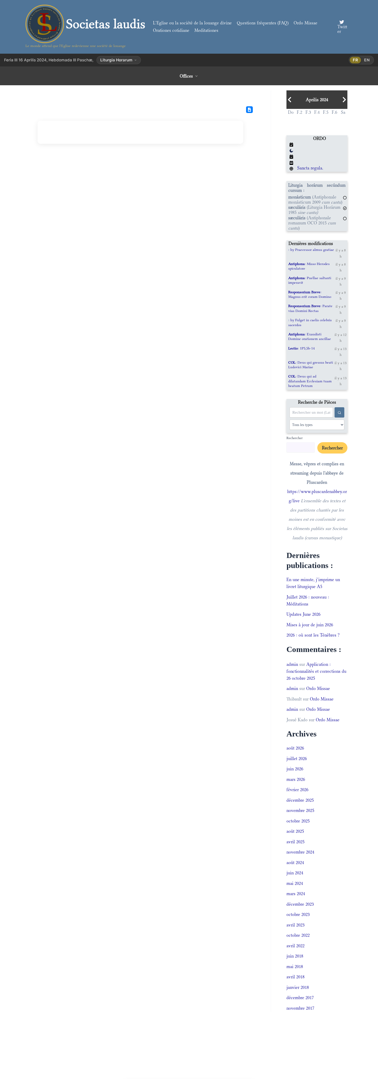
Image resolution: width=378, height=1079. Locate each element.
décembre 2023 (300, 904)
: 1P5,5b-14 (301, 348)
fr (355, 60)
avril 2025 (295, 841)
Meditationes (206, 30)
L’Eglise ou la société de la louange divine (192, 22)
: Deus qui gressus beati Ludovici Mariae (310, 364)
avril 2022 (295, 945)
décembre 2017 (300, 997)
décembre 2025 (300, 800)
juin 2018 (294, 956)
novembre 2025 (300, 810)
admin (292, 664)
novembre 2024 (300, 852)
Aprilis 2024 (317, 99)
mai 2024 (294, 883)
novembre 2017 (300, 1008)
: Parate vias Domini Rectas (310, 308)
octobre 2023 (298, 914)
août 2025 (295, 831)
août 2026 (295, 748)
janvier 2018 (297, 987)
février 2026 (297, 789)
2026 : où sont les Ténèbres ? (313, 635)
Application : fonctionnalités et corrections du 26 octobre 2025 (316, 671)
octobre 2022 (298, 935)
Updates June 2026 (303, 614)
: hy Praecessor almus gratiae (311, 249)
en (367, 60)
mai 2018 (294, 966)
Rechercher (294, 438)
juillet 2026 (296, 758)
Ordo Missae (305, 22)
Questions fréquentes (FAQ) (263, 22)
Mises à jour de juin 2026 (309, 624)
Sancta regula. (310, 168)
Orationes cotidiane (171, 30)
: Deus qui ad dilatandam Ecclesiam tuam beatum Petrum (310, 381)
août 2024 (295, 862)
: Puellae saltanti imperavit (309, 280)
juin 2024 (294, 872)
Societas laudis (105, 24)
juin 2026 (294, 768)
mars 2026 (295, 779)
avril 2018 (295, 976)
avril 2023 (295, 924)
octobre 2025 (298, 821)
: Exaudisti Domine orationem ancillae (309, 336)
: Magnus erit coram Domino (309, 294)
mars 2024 (295, 893)
